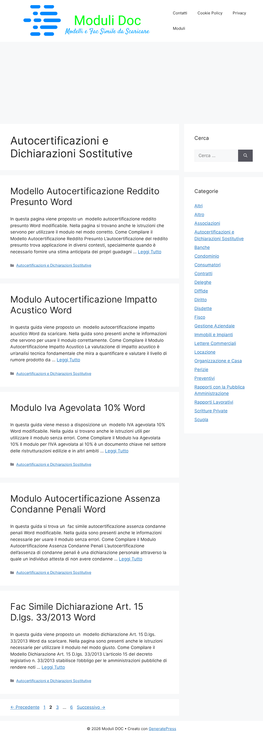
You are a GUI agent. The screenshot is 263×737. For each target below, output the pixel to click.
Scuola (201, 419)
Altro (199, 214)
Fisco (199, 317)
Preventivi (204, 378)
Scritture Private (211, 410)
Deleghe (202, 282)
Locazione (204, 352)
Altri (198, 205)
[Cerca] (245, 156)
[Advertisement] (131, 80)
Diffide (201, 291)
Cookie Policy (210, 13)
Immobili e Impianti (213, 334)
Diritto (200, 299)
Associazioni (207, 223)
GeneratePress (162, 728)
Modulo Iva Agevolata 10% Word (77, 407)
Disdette (203, 308)
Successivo (91, 707)
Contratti (203, 273)
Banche (202, 247)
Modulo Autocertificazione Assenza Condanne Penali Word (85, 504)
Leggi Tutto (149, 251)
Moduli (179, 28)
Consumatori (207, 264)
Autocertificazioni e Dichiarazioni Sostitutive (53, 265)
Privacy (239, 13)
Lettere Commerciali (215, 343)
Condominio (206, 256)
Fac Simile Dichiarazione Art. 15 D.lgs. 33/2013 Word (76, 612)
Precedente (25, 707)
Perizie (201, 369)
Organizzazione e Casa (218, 360)
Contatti (180, 13)
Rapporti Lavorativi (213, 402)
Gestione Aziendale (214, 325)
